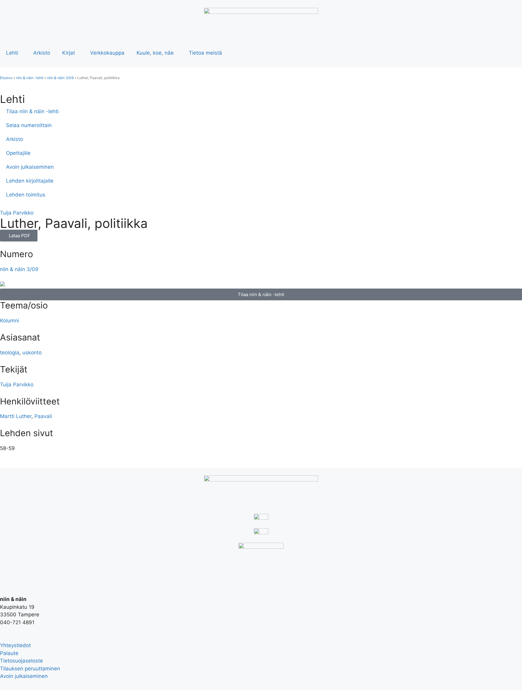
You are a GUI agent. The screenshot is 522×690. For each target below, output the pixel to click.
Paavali (43, 416)
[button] (18, 235)
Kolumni (9, 321)
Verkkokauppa (107, 53)
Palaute (9, 653)
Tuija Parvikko (17, 213)
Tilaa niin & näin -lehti (32, 111)
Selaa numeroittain (29, 125)
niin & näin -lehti (30, 77)
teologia (9, 353)
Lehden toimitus (25, 195)
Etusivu (6, 77)
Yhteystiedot (15, 645)
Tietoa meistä (205, 53)
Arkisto (41, 53)
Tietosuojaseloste (21, 661)
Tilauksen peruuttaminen (30, 669)
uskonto (32, 353)
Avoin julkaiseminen (30, 167)
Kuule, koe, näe (155, 53)
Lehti (12, 53)
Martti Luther (15, 416)
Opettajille (18, 153)
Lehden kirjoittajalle (29, 181)
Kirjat (68, 53)
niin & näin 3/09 (60, 77)
